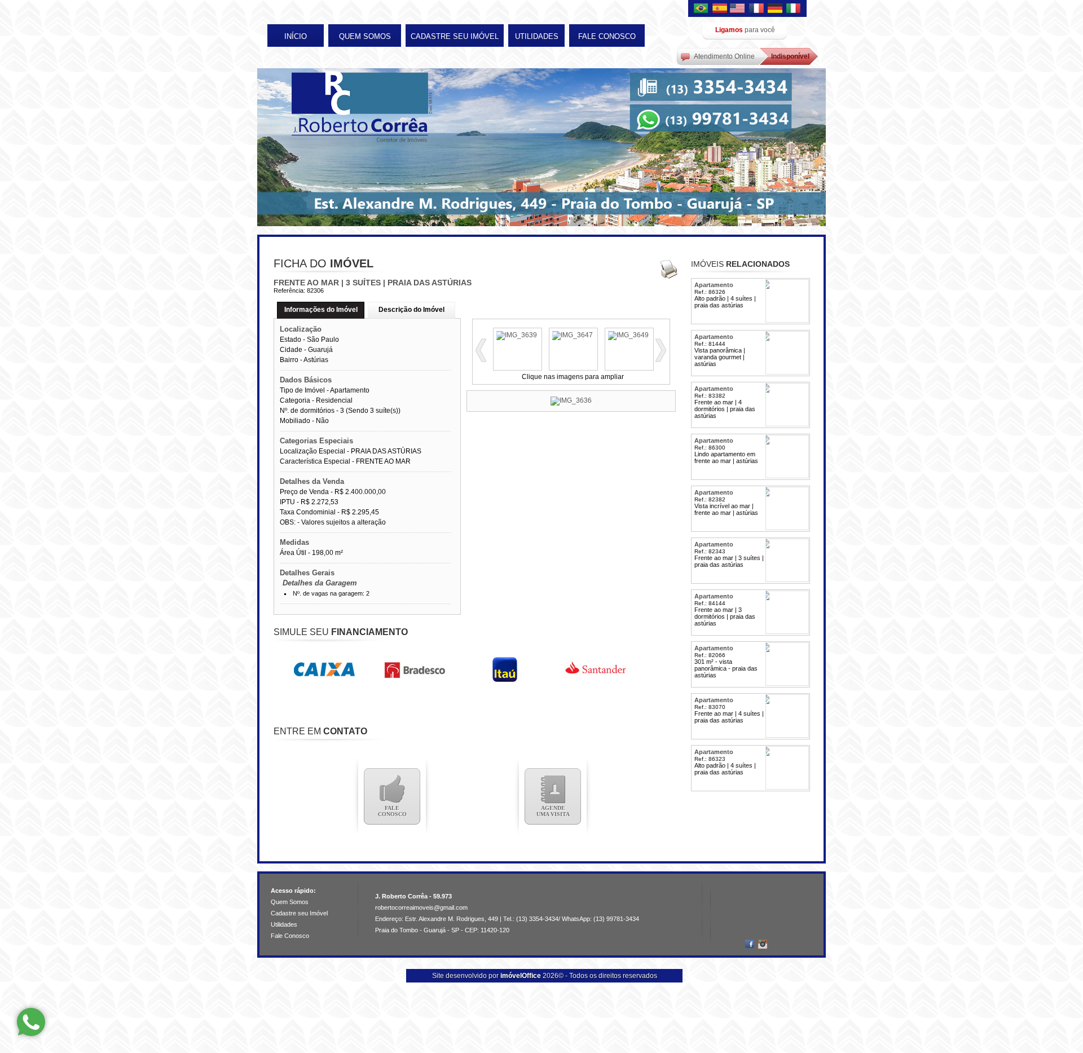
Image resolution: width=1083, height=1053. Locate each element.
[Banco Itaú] (504, 681)
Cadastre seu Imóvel (455, 36)
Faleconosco (392, 811)
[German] (775, 8)
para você (745, 30)
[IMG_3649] (629, 335)
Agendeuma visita (553, 811)
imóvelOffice (520, 976)
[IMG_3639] (518, 335)
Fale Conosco (607, 36)
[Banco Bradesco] (414, 681)
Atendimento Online (724, 56)
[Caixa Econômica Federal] (324, 681)
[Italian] (793, 8)
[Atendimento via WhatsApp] (31, 1022)
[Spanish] (721, 8)
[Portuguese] (703, 8)
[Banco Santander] (595, 681)
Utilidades (536, 36)
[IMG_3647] (573, 335)
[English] (739, 8)
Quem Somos (365, 36)
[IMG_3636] (571, 401)
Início (295, 36)
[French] (757, 8)
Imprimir (668, 269)
